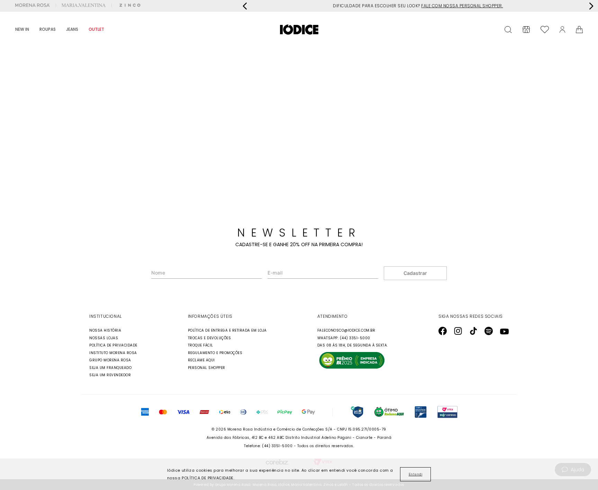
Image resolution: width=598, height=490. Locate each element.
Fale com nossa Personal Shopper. (462, 6)
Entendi (416, 474)
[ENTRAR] (562, 29)
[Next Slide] (591, 6)
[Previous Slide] (245, 6)
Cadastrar (415, 273)
